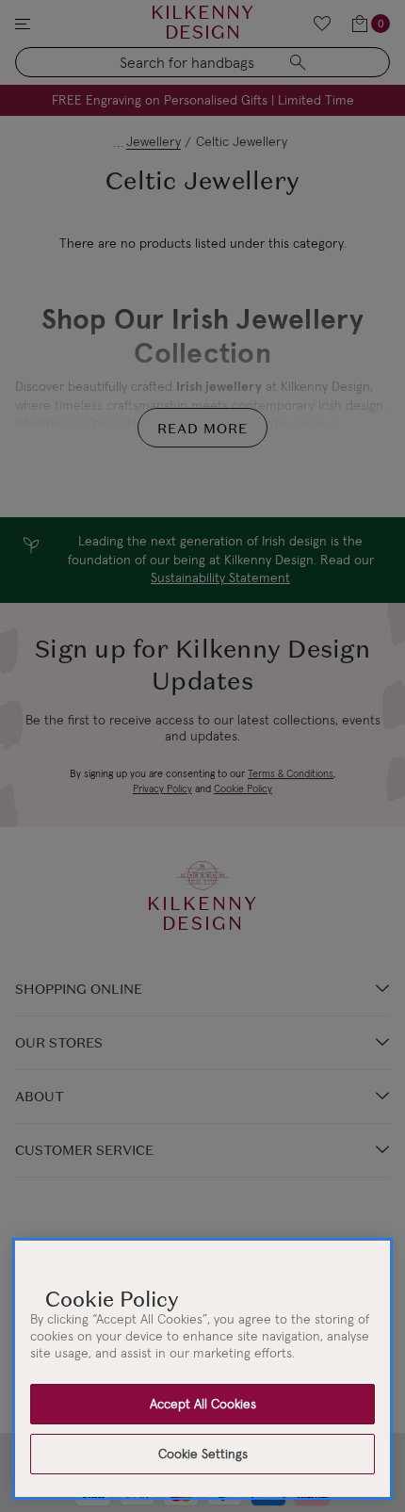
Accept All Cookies (203, 1403)
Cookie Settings (203, 1453)
